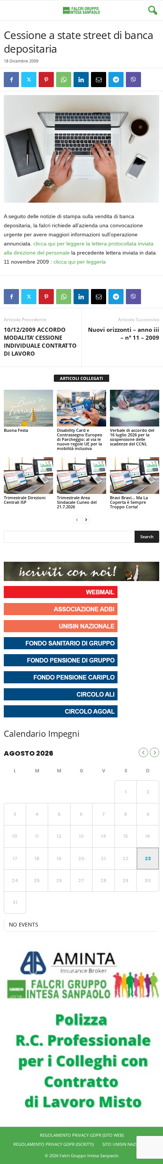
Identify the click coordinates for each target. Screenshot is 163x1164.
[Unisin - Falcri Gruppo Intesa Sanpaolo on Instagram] (24, 552)
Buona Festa (16, 430)
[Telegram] (116, 79)
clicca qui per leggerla (79, 262)
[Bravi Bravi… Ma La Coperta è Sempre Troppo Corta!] (134, 475)
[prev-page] (77, 519)
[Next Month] (154, 752)
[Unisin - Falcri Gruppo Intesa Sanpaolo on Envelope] (65, 552)
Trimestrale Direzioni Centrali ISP (24, 500)
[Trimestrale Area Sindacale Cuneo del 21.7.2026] (81, 475)
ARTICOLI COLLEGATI (81, 378)
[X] (28, 79)
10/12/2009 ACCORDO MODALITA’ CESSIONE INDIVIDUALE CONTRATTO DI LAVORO (40, 341)
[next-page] (86, 519)
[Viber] (133, 79)
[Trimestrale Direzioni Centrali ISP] (28, 475)
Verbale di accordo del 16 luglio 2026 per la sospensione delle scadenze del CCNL (132, 437)
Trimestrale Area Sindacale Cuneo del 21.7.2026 (77, 502)
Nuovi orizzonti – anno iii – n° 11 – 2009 (123, 333)
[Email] (98, 79)
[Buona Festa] (28, 408)
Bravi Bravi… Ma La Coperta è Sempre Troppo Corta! (129, 502)
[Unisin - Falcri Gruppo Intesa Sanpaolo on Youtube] (38, 552)
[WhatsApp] (63, 79)
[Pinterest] (46, 79)
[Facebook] (11, 79)
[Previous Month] (143, 752)
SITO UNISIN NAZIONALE (126, 1144)
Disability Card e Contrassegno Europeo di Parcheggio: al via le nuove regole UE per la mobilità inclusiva (79, 439)
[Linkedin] (81, 79)
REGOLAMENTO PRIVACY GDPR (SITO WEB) (82, 1135)
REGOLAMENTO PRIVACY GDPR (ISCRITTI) (53, 1144)
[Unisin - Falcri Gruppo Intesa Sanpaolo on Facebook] (10, 552)
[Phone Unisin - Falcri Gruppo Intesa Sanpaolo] (51, 552)
